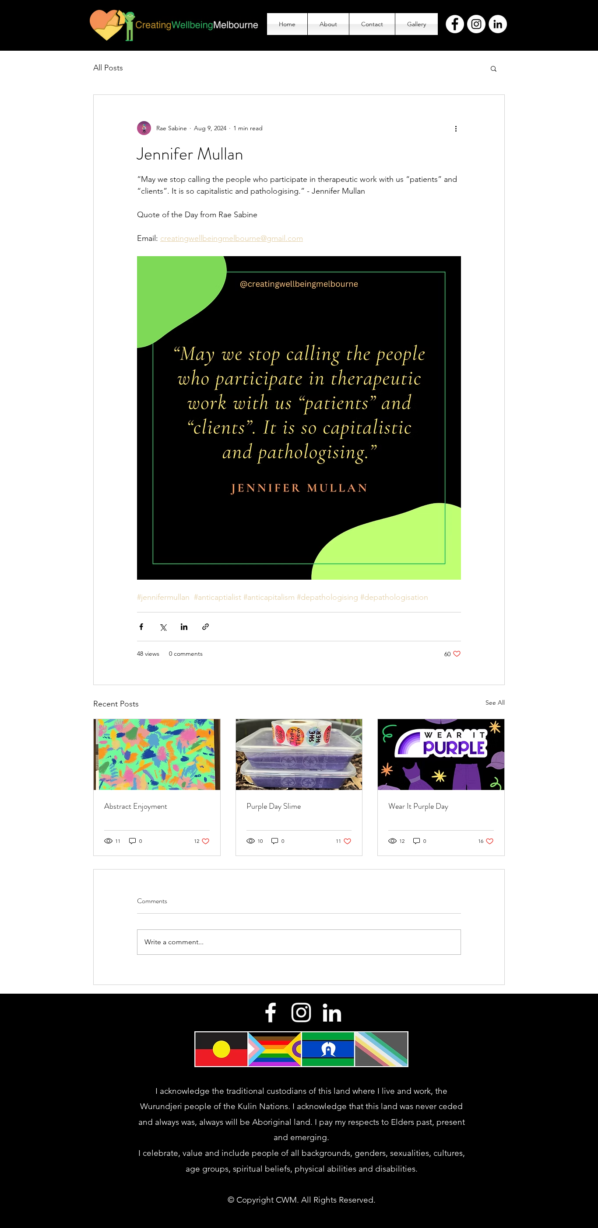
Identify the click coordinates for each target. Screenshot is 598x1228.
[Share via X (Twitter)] (162, 627)
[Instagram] (476, 24)
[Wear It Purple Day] (441, 754)
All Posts (108, 68)
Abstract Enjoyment (135, 806)
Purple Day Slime (273, 806)
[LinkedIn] (498, 24)
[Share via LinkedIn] (184, 627)
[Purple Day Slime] (299, 754)
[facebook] (270, 1012)
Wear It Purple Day (418, 806)
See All (495, 702)
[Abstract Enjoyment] (157, 754)
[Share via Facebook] (141, 627)
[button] (493, 68)
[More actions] (455, 128)
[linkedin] (332, 1012)
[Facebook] (455, 24)
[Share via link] (205, 627)
